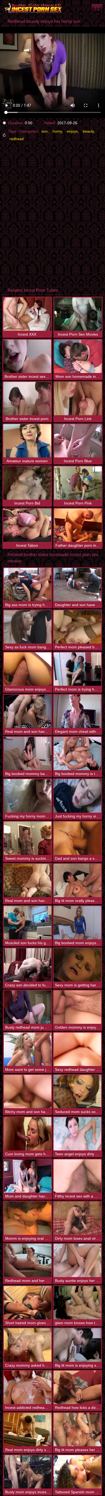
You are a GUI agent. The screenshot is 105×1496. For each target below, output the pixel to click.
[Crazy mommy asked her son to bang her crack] (27, 1345)
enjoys (72, 131)
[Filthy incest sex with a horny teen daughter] (77, 1176)
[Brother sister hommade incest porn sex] (32, 8)
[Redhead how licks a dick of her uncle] (77, 1387)
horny (57, 131)
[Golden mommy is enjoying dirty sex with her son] (77, 1007)
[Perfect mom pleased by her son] (77, 627)
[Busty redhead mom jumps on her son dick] (27, 1007)
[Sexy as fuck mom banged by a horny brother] (27, 627)
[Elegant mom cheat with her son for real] (77, 711)
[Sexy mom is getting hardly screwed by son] (77, 965)
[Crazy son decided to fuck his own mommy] (27, 965)
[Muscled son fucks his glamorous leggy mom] (27, 922)
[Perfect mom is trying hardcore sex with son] (77, 669)
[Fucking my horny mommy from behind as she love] (27, 795)
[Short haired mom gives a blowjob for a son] (27, 1302)
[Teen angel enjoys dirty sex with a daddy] (77, 1133)
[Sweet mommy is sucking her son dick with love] (27, 838)
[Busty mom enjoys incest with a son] (27, 1471)
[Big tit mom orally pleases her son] (77, 880)
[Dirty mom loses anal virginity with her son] (77, 1218)
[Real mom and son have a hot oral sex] (27, 880)
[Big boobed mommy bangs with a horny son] (27, 753)
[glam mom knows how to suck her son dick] (77, 1302)
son (44, 131)
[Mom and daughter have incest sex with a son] (27, 1176)
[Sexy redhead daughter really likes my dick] (77, 1049)
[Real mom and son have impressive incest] (27, 711)
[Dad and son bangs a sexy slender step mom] (77, 838)
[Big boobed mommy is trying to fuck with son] (77, 753)
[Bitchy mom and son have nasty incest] (27, 1091)
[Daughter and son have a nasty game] (77, 584)
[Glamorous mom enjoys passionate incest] (27, 669)
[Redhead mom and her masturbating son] (27, 1260)
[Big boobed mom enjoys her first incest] (77, 922)
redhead (16, 139)
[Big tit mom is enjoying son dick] (77, 1345)
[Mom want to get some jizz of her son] (27, 1049)
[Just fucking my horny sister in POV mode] (77, 795)
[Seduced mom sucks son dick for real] (77, 1091)
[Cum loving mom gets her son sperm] (27, 1133)
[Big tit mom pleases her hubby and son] (77, 1429)
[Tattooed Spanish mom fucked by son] (77, 1471)
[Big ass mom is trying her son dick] (27, 584)
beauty (88, 131)
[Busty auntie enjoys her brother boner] (77, 1260)
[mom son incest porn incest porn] (97, 8)
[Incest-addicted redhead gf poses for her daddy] (27, 1387)
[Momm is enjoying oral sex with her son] (27, 1218)
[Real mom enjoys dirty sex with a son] (27, 1429)
